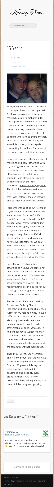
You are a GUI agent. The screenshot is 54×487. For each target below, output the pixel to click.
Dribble (35, 32)
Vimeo (29, 32)
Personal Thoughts (18, 67)
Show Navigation (43, 24)
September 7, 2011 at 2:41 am (17, 435)
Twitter (18, 32)
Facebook (12, 32)
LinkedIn (41, 32)
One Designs (36, 481)
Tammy (9, 431)
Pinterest (24, 32)
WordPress (8, 484)
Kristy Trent (15, 57)
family (11, 401)
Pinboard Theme (21, 481)
